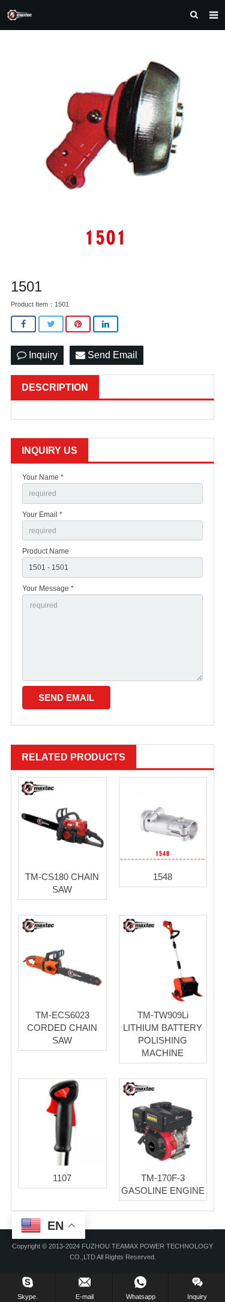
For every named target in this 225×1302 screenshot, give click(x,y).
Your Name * (43, 477)
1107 (62, 1178)
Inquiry (42, 355)
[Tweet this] (51, 324)
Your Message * (48, 588)
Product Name (45, 551)
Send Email (111, 355)
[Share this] (23, 324)
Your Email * (42, 514)
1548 (162, 877)
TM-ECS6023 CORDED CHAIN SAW (62, 1027)
